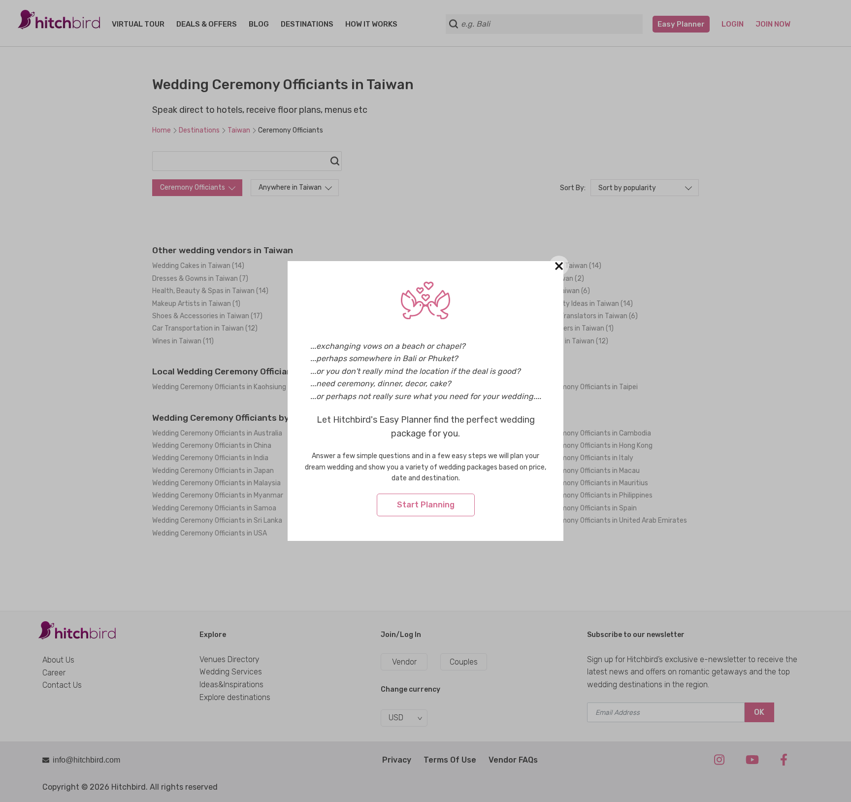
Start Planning (426, 504)
